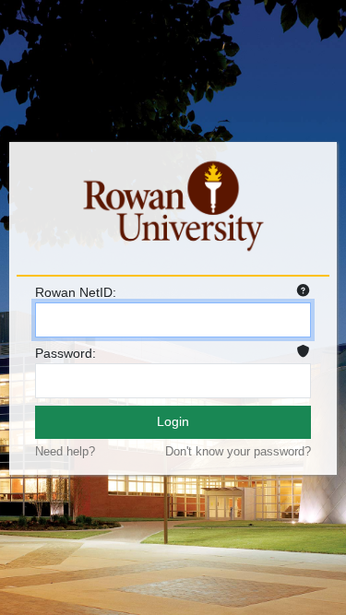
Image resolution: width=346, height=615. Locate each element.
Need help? (65, 451)
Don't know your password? (238, 451)
